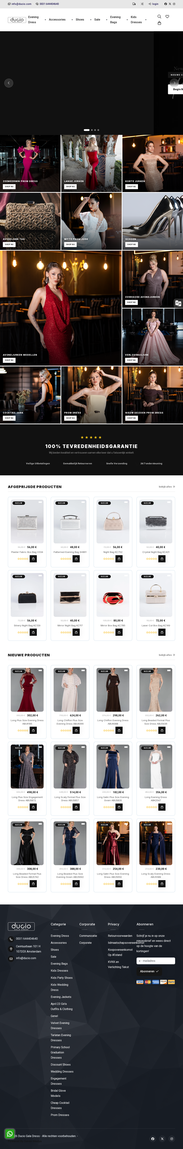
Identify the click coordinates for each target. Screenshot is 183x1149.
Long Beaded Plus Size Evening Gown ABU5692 (70, 875)
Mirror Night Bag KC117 (70, 625)
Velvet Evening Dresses (60, 1025)
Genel (54, 1016)
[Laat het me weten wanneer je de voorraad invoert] (161, 632)
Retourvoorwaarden (120, 935)
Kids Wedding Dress (59, 987)
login (155, 4)
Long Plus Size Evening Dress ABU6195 (27, 722)
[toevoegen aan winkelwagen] (33, 558)
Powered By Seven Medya (25, 1141)
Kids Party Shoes (62, 977)
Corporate (85, 942)
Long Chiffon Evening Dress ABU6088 (112, 722)
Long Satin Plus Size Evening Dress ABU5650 (113, 875)
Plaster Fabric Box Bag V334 (27, 552)
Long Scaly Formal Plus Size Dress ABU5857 (70, 799)
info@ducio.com (21, 4)
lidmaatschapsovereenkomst (126, 942)
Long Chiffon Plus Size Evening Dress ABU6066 (70, 722)
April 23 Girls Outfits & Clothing (62, 1006)
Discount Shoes (61, 1064)
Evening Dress (33, 19)
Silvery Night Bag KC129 (27, 625)
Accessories (57, 19)
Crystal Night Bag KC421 (155, 552)
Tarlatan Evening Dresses (61, 1037)
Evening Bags (115, 19)
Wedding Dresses (62, 1071)
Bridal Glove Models (58, 1093)
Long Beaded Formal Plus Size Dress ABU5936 (156, 722)
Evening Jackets (61, 997)
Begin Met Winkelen (32, 89)
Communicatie (88, 935)
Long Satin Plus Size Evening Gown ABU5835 (113, 799)
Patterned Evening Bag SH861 (70, 552)
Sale (97, 19)
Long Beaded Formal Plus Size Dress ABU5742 (27, 875)
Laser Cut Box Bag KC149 (156, 625)
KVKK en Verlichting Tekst (118, 964)
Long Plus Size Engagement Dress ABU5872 (27, 799)
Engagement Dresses (58, 1081)
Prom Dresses (60, 1115)
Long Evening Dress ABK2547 (156, 799)
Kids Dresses (136, 19)
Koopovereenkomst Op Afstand (120, 952)
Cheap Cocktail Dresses (60, 1105)
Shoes (80, 19)
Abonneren (147, 971)
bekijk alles (165, 486)
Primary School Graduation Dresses (60, 1052)
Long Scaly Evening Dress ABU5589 (155, 875)
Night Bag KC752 (112, 552)
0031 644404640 (49, 4)
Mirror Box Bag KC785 (113, 625)
